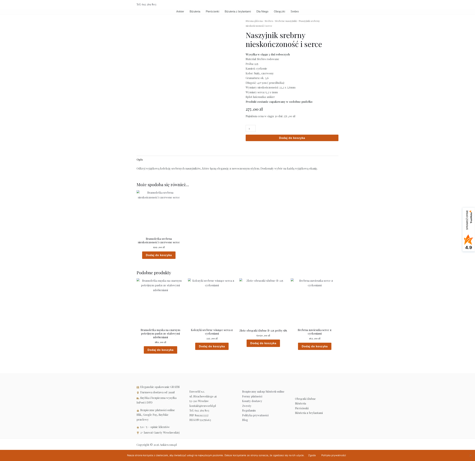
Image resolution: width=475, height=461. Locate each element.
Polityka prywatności (255, 415)
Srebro (295, 11)
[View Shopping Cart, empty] (328, 4)
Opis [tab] (140, 159)
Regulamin (249, 410)
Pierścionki (212, 11)
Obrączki (279, 11)
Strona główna (254, 20)
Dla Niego (262, 11)
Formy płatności (252, 396)
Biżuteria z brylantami (238, 11)
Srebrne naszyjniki (286, 20)
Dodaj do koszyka (292, 137)
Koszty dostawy (252, 401)
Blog (245, 420)
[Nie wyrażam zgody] (470, 455)
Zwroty (246, 406)
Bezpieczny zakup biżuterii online (263, 391)
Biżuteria (195, 11)
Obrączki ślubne (305, 399)
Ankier (180, 11)
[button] (337, 4)
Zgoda (312, 455)
